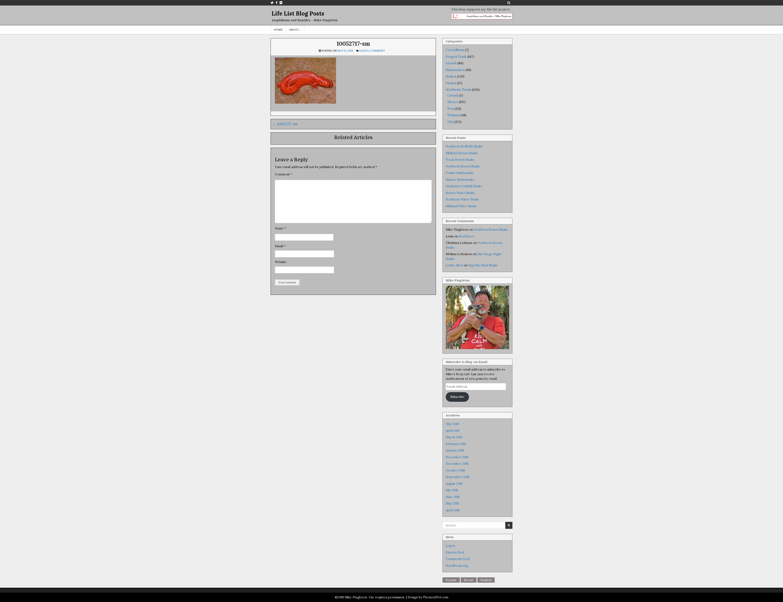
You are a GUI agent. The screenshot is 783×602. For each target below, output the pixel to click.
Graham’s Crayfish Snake (464, 186)
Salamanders (455, 70)
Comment (283, 174)
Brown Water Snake (460, 193)
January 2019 (455, 450)
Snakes (451, 76)
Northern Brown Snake (463, 166)
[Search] (508, 2)
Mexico (452, 102)
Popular (451, 580)
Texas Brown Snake (460, 160)
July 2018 (452, 490)
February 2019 (456, 444)
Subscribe (457, 397)
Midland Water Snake (461, 206)
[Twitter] (272, 2)
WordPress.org (457, 566)
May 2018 (452, 503)
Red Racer (466, 236)
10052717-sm (353, 43)
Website (281, 262)
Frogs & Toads (456, 57)
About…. (295, 29)
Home (278, 29)
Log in (450, 546)
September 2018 (457, 477)
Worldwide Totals (458, 90)
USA (450, 122)
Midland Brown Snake (462, 153)
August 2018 (454, 484)
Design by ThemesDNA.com (428, 597)
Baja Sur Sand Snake (483, 265)
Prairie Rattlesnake (460, 173)
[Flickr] (281, 2)
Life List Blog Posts (298, 13)
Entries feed (455, 552)
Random (486, 580)
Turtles (451, 83)
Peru (450, 109)
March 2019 (454, 437)
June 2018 (452, 497)
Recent (468, 580)
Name (280, 228)
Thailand (453, 115)
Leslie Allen (454, 265)
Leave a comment (372, 50)
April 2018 (452, 510)
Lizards (451, 63)
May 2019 (452, 424)
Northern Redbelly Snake (464, 146)
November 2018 (457, 464)
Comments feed (458, 559)
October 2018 (455, 470)
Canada (452, 95)
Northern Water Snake (462, 199)
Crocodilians (455, 50)
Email (280, 246)
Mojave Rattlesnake (460, 179)
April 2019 (453, 431)
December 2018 (457, 457)
